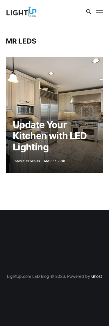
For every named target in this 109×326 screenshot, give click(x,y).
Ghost (96, 276)
